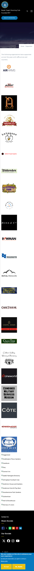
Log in (6, 552)
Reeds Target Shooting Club (10, 10)
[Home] (4, 4)
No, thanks (18, 566)
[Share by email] (13, 528)
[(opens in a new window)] (17, 171)
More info (4, 561)
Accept (6, 566)
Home (22, 46)
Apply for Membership (9, 18)
